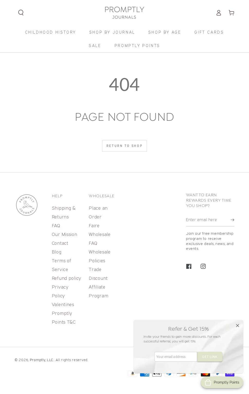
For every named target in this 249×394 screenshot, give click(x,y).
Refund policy (66, 278)
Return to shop (124, 146)
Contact (60, 243)
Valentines (63, 304)
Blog (57, 251)
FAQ (56, 225)
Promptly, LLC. (42, 360)
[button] (21, 12)
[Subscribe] (232, 219)
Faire (94, 225)
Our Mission (64, 234)
